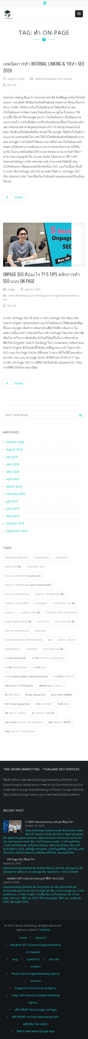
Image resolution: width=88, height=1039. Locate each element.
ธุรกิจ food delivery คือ (61, 845)
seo (50, 639)
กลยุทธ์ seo (52, 871)
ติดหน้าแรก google (51, 685)
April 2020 (12, 479)
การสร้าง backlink (68, 871)
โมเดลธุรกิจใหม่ (65, 852)
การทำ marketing (16, 667)
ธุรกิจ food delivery (37, 845)
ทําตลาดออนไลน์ (35, 694)
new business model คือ (21, 841)
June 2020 (12, 464)
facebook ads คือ (64, 603)
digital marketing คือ (50, 594)
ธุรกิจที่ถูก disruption (36, 849)
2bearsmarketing (16, 557)
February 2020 (15, 494)
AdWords (61, 557)
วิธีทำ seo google (48, 898)
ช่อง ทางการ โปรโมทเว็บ (19, 685)
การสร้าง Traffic (64, 676)
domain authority (17, 603)
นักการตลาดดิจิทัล (61, 694)
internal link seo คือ (47, 887)
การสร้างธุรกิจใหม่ (70, 841)
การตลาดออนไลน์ (15, 658)
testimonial (13, 649)
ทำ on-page (12, 694)
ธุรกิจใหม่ (72, 849)
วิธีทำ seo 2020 (29, 898)
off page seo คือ (73, 868)
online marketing (17, 630)
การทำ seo (40, 667)
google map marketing (61, 612)
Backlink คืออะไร (46, 868)
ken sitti (43, 621)
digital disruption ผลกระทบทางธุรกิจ (28, 584)
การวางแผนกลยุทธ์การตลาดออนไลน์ (26, 676)
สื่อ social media (15, 713)
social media (67, 639)
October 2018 (15, 523)
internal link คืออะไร (14, 890)
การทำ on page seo (65, 890)
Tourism (32, 649)
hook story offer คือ (18, 621)
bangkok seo (35, 566)
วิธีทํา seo (63, 898)
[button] (79, 13)
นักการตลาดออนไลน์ (17, 703)
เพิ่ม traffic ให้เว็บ (59, 722)
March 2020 (14, 486)
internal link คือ (67, 887)
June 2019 (12, 509)
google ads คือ (30, 612)
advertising (42, 557)
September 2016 (17, 531)
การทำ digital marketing (48, 658)
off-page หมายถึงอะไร (15, 871)
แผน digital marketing (20, 731)
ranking (40, 630)
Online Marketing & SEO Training (53, 79)
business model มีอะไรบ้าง (49, 834)
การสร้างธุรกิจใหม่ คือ (14, 845)
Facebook (41, 603)
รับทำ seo (63, 703)
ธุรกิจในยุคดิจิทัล (57, 849)
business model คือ (55, 830)
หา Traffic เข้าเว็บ (43, 713)
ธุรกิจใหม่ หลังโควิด (45, 852)
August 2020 (14, 449)
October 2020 (15, 442)
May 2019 (12, 516)
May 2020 (12, 472)
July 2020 (12, 457)
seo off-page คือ (36, 871)
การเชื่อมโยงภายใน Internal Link (53, 894)
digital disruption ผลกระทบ (23, 575)
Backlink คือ (13, 566)
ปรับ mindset (44, 703)
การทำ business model (47, 841)
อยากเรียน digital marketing (23, 722)
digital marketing (17, 594)
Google (10, 612)
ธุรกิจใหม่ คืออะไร (24, 852)
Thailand (44, 929)
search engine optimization (23, 639)
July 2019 (12, 501)
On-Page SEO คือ (65, 621)
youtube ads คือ (53, 649)
